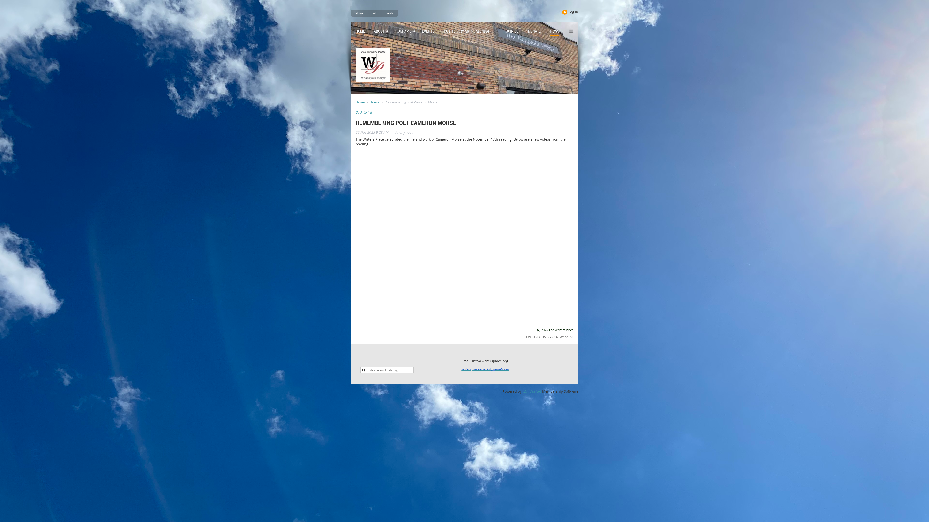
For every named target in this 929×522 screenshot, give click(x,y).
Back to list (364, 112)
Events (389, 13)
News (375, 102)
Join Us (374, 13)
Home (359, 13)
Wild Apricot (532, 391)
